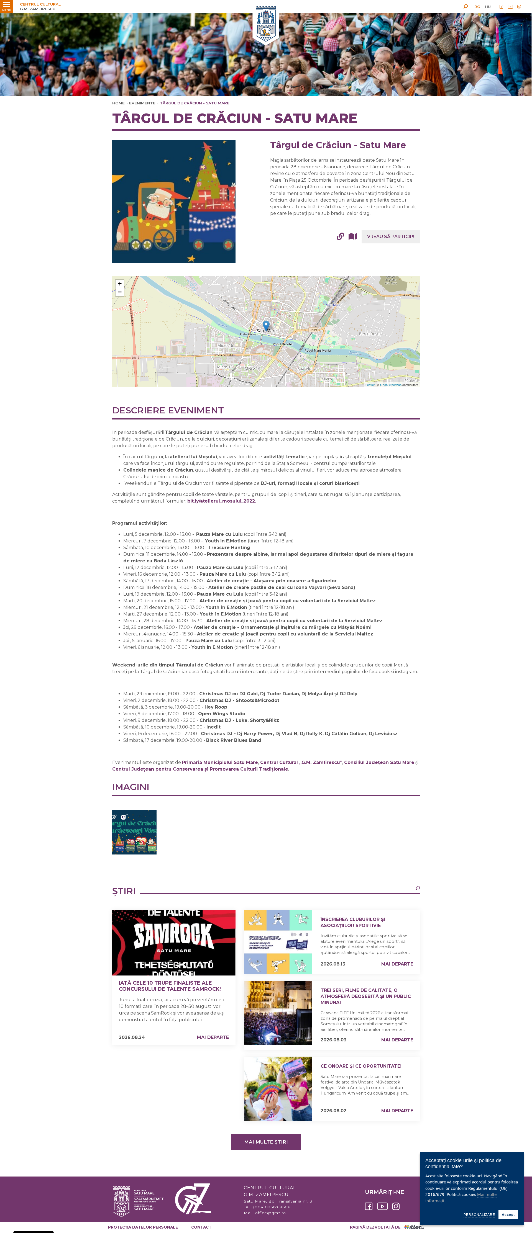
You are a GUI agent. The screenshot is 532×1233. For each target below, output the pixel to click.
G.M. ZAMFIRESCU (40, 6)
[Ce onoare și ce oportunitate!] (278, 1089)
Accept (508, 1215)
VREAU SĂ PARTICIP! (390, 236)
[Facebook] (501, 6)
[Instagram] (519, 6)
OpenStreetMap (390, 384)
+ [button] (120, 283)
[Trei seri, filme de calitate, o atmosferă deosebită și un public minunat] (278, 1013)
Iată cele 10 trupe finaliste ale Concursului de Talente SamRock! (170, 986)
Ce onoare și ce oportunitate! (361, 1066)
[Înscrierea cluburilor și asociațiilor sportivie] (278, 942)
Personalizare (479, 1215)
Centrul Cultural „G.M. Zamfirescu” (301, 762)
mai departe (213, 1037)
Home (118, 103)
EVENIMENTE (142, 103)
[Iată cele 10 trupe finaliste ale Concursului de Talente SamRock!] (174, 942)
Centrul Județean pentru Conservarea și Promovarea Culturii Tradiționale (200, 769)
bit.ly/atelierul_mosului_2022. (221, 501)
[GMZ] (265, 24)
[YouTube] (510, 6)
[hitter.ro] (414, 1227)
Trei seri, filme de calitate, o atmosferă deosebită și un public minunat (366, 996)
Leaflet (370, 384)
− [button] (120, 292)
